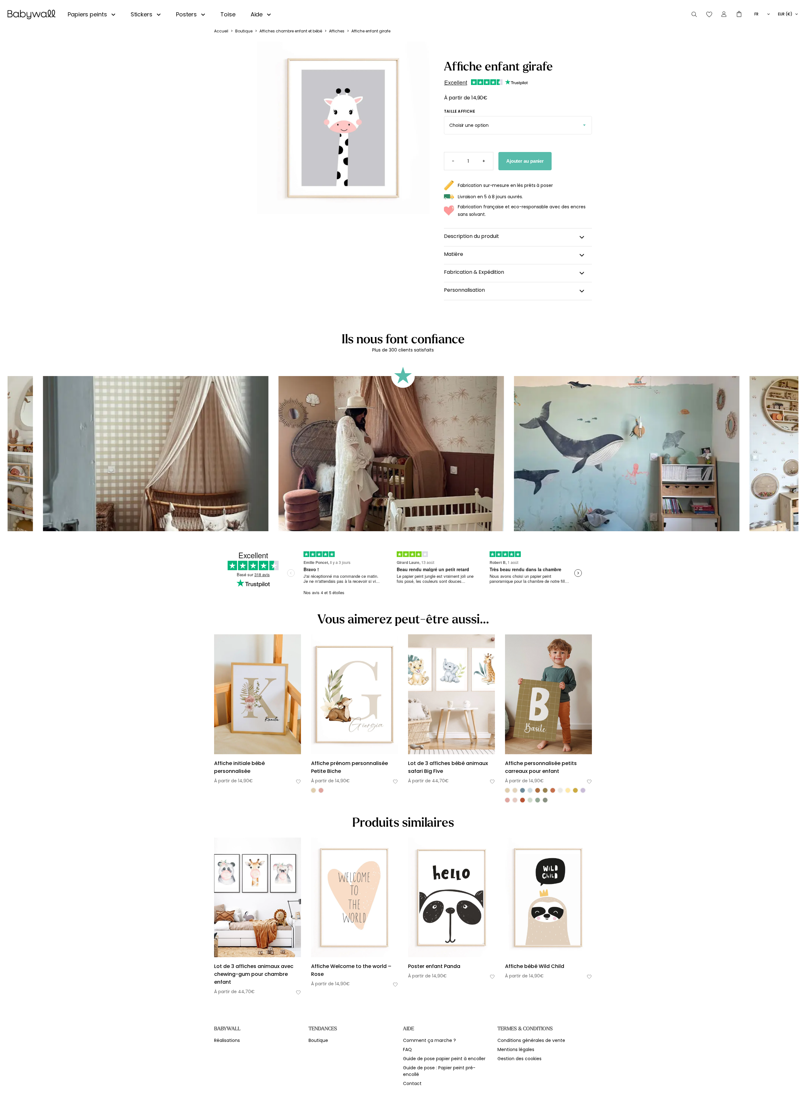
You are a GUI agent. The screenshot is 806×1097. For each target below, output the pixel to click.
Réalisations (227, 1040)
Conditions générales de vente (531, 1040)
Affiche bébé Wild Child (534, 966)
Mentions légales (515, 1049)
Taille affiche (459, 111)
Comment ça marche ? (429, 1040)
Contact (412, 1083)
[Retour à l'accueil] (31, 14)
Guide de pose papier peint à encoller (444, 1058)
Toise (228, 14)
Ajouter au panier (525, 161)
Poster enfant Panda (434, 966)
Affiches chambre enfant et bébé (290, 31)
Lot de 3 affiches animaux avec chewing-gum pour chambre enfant (253, 974)
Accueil (221, 31)
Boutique (244, 31)
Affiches (336, 31)
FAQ (407, 1049)
